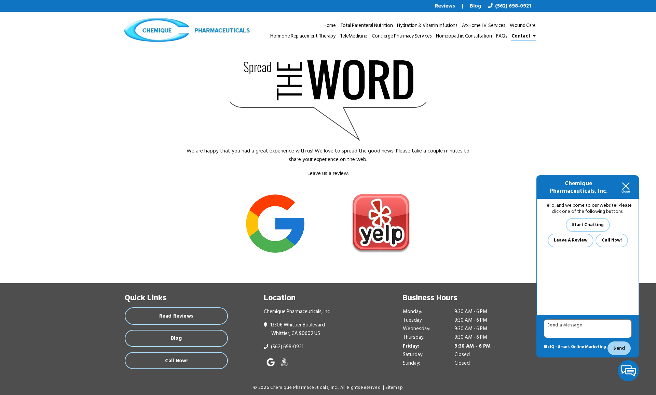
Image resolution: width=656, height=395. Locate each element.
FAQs (501, 36)
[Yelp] (381, 223)
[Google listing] (275, 223)
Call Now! (176, 360)
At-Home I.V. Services (483, 25)
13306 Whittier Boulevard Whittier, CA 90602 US (298, 329)
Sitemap (394, 387)
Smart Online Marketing (582, 346)
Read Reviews (176, 316)
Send (619, 348)
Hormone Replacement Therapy (302, 36)
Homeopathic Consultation (464, 36)
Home (330, 25)
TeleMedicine (354, 36)
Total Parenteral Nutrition (366, 25)
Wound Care (523, 25)
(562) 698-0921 (512, 6)
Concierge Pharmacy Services (402, 36)
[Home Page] (186, 30)
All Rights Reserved (360, 387)
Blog (176, 338)
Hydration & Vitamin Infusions (427, 25)
